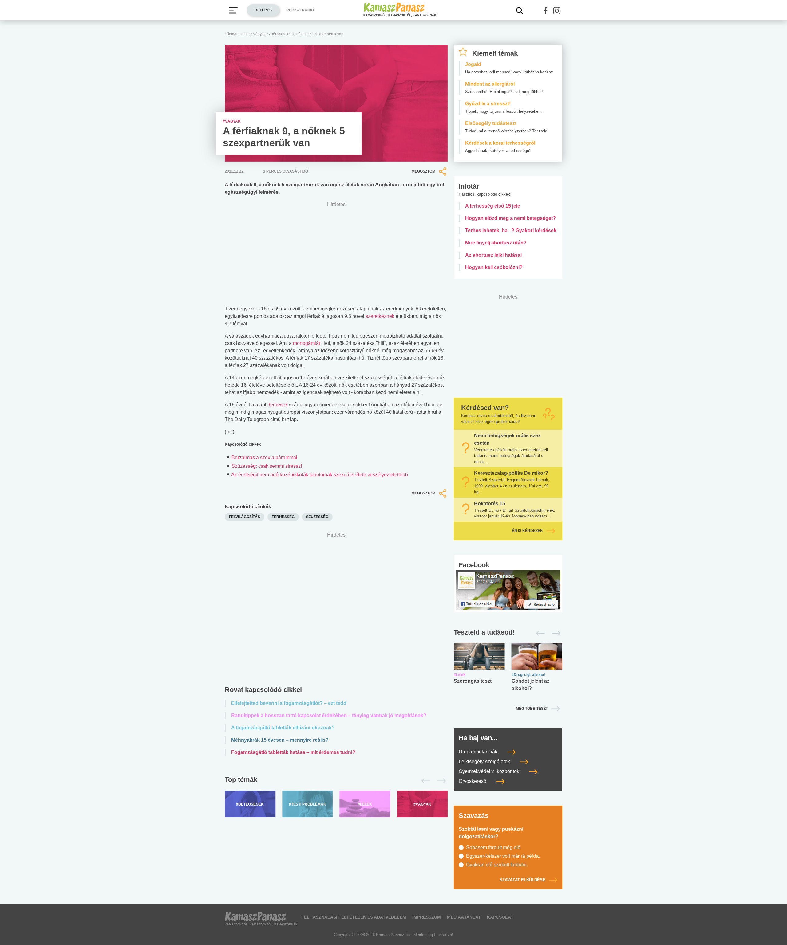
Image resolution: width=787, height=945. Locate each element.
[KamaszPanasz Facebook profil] (508, 589)
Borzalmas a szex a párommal (264, 457)
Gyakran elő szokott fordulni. (497, 864)
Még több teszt (532, 708)
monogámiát (306, 343)
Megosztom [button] (423, 171)
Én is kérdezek (527, 531)
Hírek (245, 34)
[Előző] (424, 781)
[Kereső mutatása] (519, 11)
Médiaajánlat (464, 917)
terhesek (278, 404)
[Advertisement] (336, 610)
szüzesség (317, 517)
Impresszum (426, 917)
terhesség (283, 517)
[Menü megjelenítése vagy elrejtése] (233, 10)
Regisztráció (300, 10)
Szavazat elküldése (522, 879)
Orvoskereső (473, 781)
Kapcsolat (500, 917)
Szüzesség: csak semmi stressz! (266, 466)
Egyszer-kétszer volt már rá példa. (503, 856)
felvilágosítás (244, 517)
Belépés (263, 10)
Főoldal (231, 34)
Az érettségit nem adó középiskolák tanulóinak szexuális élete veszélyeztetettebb (319, 474)
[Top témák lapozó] (336, 781)
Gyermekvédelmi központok (489, 771)
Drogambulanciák (479, 751)
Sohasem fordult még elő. (494, 847)
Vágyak (259, 34)
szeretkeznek (380, 316)
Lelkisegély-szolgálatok (485, 761)
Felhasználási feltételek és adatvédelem (353, 917)
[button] (545, 11)
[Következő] (440, 781)
